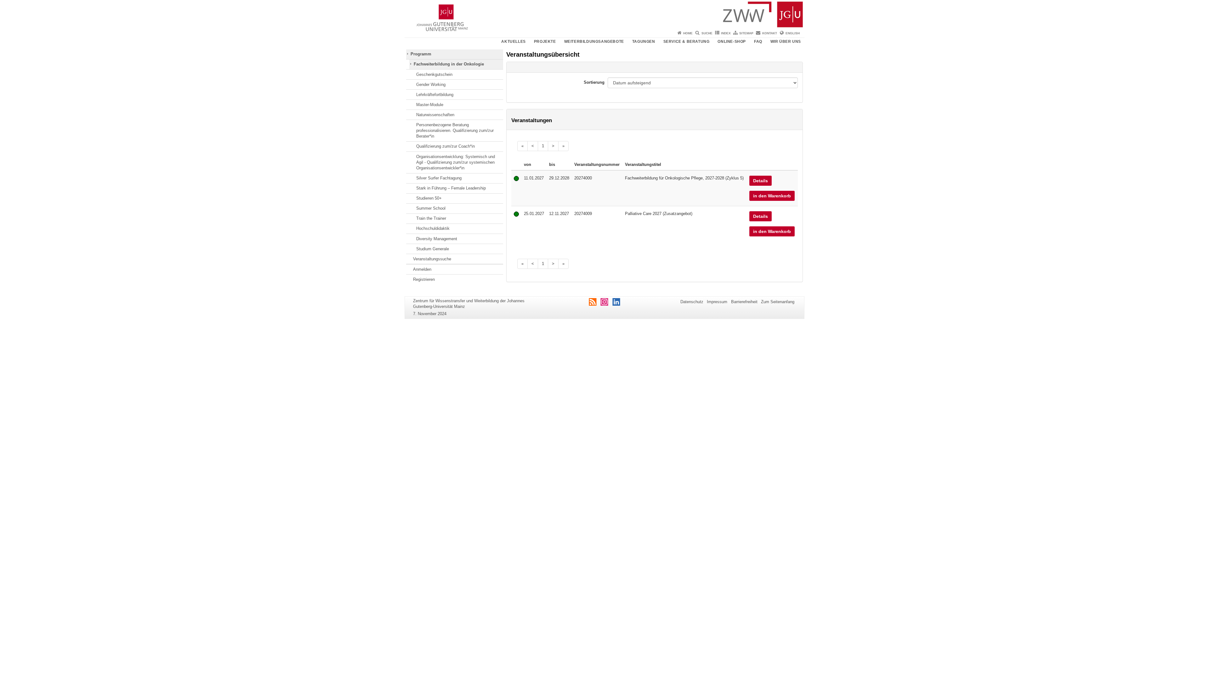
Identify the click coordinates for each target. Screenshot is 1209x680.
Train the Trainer (431, 218)
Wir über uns (785, 41)
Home (688, 33)
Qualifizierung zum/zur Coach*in (445, 146)
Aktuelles (513, 41)
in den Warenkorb (772, 195)
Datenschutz (691, 301)
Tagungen (643, 41)
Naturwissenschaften (435, 114)
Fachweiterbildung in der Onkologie (449, 64)
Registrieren (424, 279)
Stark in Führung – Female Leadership (451, 188)
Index (726, 33)
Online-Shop (732, 41)
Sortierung (594, 82)
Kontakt (769, 33)
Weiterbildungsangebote (594, 41)
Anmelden (422, 269)
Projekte (545, 41)
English (793, 33)
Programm (421, 54)
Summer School (431, 208)
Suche (706, 33)
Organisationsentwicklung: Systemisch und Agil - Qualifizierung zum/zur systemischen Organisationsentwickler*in (455, 162)
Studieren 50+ (429, 198)
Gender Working (431, 84)
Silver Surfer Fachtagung (439, 178)
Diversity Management (436, 238)
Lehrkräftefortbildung (434, 94)
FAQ (758, 41)
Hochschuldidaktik (433, 228)
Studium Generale (432, 248)
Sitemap (746, 33)
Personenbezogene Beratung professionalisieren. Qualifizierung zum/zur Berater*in (455, 130)
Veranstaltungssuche (432, 259)
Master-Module (429, 104)
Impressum (717, 301)
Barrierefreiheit (744, 301)
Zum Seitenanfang (777, 301)
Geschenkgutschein (434, 74)
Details (760, 180)
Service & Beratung (686, 41)
